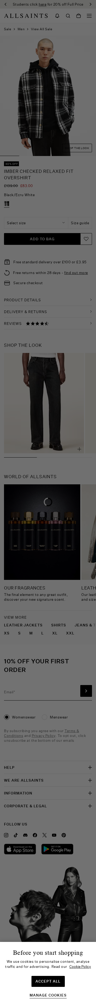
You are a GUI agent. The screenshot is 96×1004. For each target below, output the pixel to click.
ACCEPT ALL (48, 981)
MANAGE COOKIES (48, 995)
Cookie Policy (80, 966)
